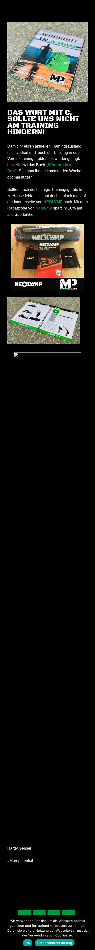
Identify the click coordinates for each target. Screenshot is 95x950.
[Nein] (88, 932)
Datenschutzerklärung (54, 943)
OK (27, 943)
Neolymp (44, 208)
